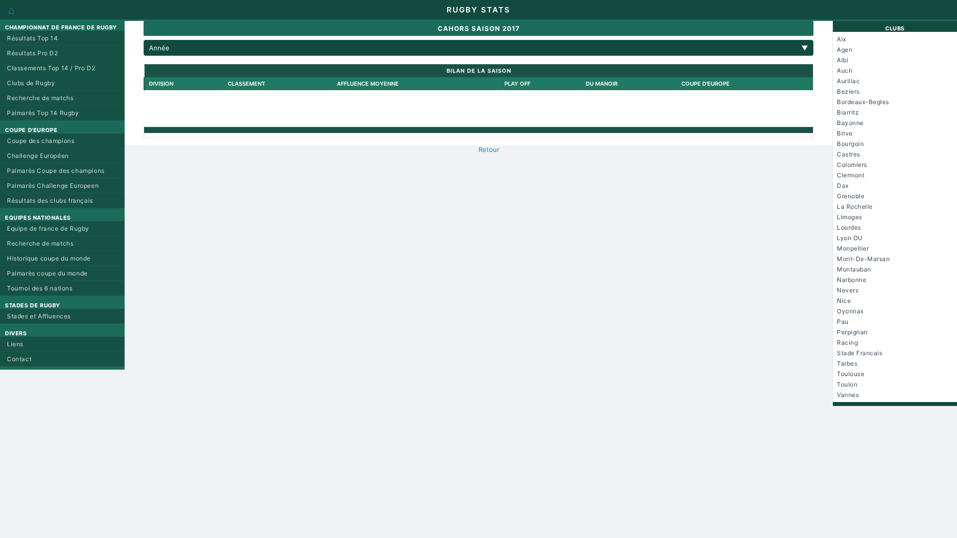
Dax (843, 185)
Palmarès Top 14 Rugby (43, 113)
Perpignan (852, 332)
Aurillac (848, 81)
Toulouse (850, 374)
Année (478, 48)
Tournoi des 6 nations (40, 288)
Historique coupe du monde (49, 258)
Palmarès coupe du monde (47, 273)
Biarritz (848, 112)
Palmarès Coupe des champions (56, 170)
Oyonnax (850, 311)
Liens (15, 344)
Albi (842, 60)
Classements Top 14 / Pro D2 (51, 68)
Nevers (847, 290)
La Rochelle (855, 206)
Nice (844, 300)
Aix (841, 39)
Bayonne (850, 123)
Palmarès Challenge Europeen (53, 185)
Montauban (854, 269)
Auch (844, 70)
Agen (844, 49)
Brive (845, 133)
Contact (19, 359)
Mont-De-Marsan (863, 259)
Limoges (849, 217)
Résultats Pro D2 (32, 53)
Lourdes (849, 227)
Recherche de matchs (40, 98)
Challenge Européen (38, 155)
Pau (843, 321)
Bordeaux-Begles (863, 102)
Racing (847, 342)
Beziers (848, 91)
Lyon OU (850, 238)
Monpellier (853, 248)
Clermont (850, 175)
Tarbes (847, 363)
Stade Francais (859, 353)
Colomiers (852, 164)
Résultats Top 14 (32, 38)
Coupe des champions (40, 140)
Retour (488, 149)
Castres (848, 154)
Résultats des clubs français (50, 200)
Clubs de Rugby (31, 83)
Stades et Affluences (39, 316)
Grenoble (850, 196)
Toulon (847, 384)
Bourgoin (850, 143)
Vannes (848, 395)
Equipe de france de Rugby (48, 228)
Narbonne (851, 279)
